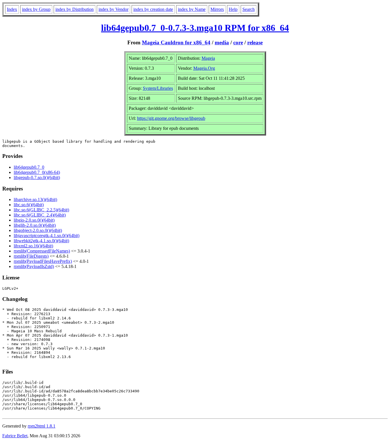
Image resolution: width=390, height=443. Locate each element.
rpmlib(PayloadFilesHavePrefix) (43, 261)
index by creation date (153, 9)
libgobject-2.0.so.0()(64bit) (38, 230)
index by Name (192, 9)
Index (12, 9)
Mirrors (217, 9)
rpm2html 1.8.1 (41, 426)
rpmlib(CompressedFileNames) (42, 251)
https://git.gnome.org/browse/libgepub (171, 118)
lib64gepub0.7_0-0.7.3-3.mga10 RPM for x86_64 (195, 28)
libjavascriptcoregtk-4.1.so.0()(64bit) (46, 235)
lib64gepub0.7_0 (29, 167)
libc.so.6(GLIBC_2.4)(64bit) (40, 214)
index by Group (36, 9)
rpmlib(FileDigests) (31, 256)
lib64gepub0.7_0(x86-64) (37, 172)
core (238, 42)
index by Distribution (74, 9)
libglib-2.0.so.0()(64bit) (35, 225)
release (255, 42)
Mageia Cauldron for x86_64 (176, 42)
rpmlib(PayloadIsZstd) (34, 266)
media (222, 42)
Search (248, 9)
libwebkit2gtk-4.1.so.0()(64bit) (41, 240)
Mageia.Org (204, 68)
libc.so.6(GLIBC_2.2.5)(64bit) (41, 209)
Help (233, 9)
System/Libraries (158, 88)
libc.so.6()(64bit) (29, 204)
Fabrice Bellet (14, 435)
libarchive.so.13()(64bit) (35, 199)
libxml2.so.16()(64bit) (33, 245)
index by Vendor (113, 9)
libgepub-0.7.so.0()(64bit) (37, 177)
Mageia (208, 58)
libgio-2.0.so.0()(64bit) (34, 220)
